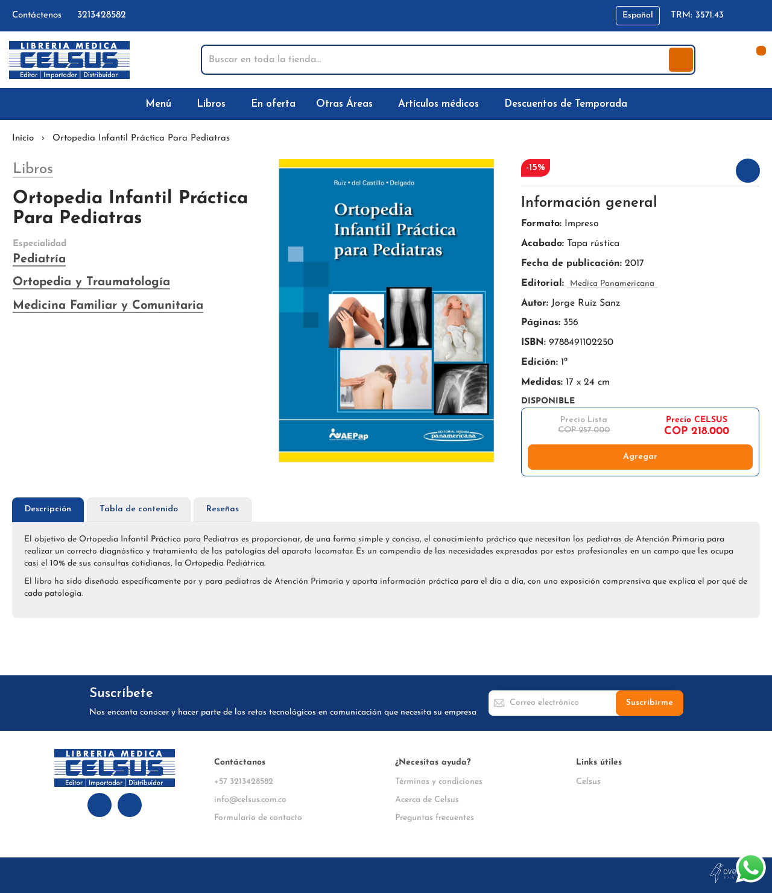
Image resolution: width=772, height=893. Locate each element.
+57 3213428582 (243, 781)
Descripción (48, 509)
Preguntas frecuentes (434, 817)
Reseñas (222, 509)
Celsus (588, 781)
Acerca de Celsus (427, 799)
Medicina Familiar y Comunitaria (108, 306)
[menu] (386, 104)
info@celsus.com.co (250, 799)
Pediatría (39, 259)
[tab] (48, 509)
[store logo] (69, 60)
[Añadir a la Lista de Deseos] (748, 171)
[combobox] (436, 59)
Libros (33, 169)
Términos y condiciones (438, 781)
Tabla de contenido (139, 509)
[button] (638, 15)
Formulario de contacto (258, 817)
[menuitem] (160, 104)
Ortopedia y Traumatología (91, 282)
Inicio (23, 138)
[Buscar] (681, 60)
